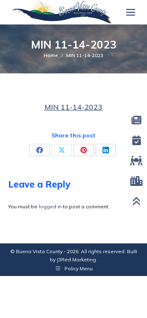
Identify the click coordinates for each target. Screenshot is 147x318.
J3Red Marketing (76, 259)
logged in (50, 206)
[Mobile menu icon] (130, 12)
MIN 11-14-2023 (73, 107)
